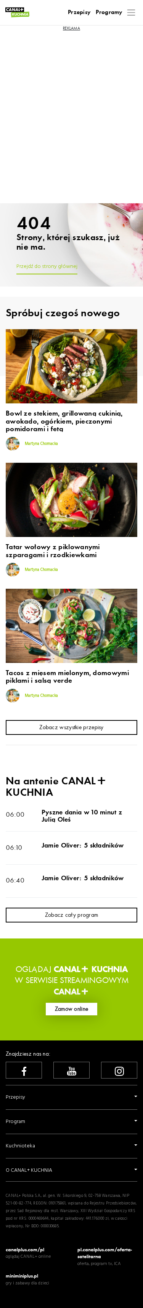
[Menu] (131, 12)
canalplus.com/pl (25, 1249)
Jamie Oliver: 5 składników (83, 845)
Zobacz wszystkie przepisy (71, 727)
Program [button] (15, 1121)
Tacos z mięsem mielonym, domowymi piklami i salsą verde (67, 677)
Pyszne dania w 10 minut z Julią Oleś (82, 815)
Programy (109, 12)
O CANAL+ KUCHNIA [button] (29, 1170)
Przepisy (79, 12)
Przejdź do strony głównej (46, 266)
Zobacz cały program (71, 914)
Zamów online (71, 1008)
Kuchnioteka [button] (20, 1146)
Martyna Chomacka (41, 444)
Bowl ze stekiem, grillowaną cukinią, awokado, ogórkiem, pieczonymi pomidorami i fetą (64, 421)
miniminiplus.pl (22, 1276)
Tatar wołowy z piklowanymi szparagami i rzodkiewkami (53, 551)
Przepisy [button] (15, 1097)
